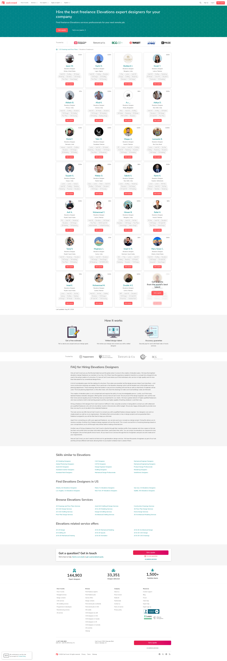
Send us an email (78, 557)
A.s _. (128, 103)
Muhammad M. (99, 285)
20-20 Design (60, 530)
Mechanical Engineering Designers (144, 464)
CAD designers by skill (91, 613)
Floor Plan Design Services (64, 514)
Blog (144, 595)
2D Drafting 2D (61, 533)
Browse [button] (87, 588)
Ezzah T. (157, 66)
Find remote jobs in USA (92, 607)
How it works (60, 592)
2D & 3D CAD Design (141, 533)
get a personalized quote (94, 557)
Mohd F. (69, 139)
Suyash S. (70, 176)
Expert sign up (147, 607)
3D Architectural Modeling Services (145, 514)
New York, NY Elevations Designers (106, 490)
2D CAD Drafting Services (64, 512)
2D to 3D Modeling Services (104, 509)
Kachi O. (98, 66)
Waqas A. (128, 139)
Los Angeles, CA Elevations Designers (68, 490)
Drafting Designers (101, 469)
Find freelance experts (91, 592)
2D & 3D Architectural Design (143, 530)
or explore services (151, 559)
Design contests (61, 598)
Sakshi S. (128, 176)
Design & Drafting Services (103, 512)
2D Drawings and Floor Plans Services (68, 506)
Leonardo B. (157, 139)
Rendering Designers (140, 469)
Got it (6, 655)
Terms (89, 654)
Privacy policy (118, 610)
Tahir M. (98, 139)
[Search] (200, 3)
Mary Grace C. (157, 249)
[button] (34, 3)
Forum (145, 598)
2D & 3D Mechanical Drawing (65, 535)
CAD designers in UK (91, 622)
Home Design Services (141, 512)
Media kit (116, 598)
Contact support (147, 592)
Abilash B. (69, 103)
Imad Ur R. (128, 249)
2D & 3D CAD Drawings (141, 535)
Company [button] (117, 588)
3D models (88, 610)
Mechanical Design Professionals (105, 472)
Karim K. (157, 176)
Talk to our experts (78, 30)
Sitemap (87, 631)
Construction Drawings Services (144, 506)
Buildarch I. (128, 66)
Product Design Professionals (143, 467)
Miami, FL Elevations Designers (104, 488)
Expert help (146, 604)
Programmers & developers (64, 607)
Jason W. (69, 66)
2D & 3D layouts (100, 533)
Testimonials (117, 601)
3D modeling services (62, 604)
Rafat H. (157, 212)
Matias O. (99, 176)
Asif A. (69, 212)
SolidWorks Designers (141, 472)
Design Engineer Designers (103, 467)
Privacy (84, 654)
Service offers (89, 598)
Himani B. (128, 212)
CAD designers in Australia (92, 625)
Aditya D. (157, 103)
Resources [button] (146, 588)
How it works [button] (61, 588)
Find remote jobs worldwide (93, 604)
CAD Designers (100, 461)
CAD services (60, 601)
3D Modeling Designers (63, 461)
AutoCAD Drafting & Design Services (106, 506)
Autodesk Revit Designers (64, 472)
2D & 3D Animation (101, 535)
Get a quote (220, 2)
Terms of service (118, 607)
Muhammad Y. (99, 212)
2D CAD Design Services (64, 509)
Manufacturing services (63, 610)
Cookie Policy (22, 656)
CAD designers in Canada (92, 619)
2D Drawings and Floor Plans (68, 49)
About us (116, 592)
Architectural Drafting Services (104, 514)
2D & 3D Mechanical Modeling (104, 530)
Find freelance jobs (90, 595)
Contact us (117, 604)
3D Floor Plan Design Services (143, 509)
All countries (88, 628)
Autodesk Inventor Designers (65, 469)
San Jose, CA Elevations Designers (145, 488)
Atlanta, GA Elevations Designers (66, 488)
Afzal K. (99, 103)
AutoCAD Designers (62, 467)
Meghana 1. (99, 249)
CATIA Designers (100, 464)
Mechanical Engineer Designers (143, 461)
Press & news (118, 595)
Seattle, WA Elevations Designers (144, 490)
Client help (146, 601)
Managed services (62, 595)
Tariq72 (69, 249)
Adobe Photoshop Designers (65, 464)
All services (60, 613)
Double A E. (128, 285)
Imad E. (70, 285)
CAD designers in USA (91, 616)
